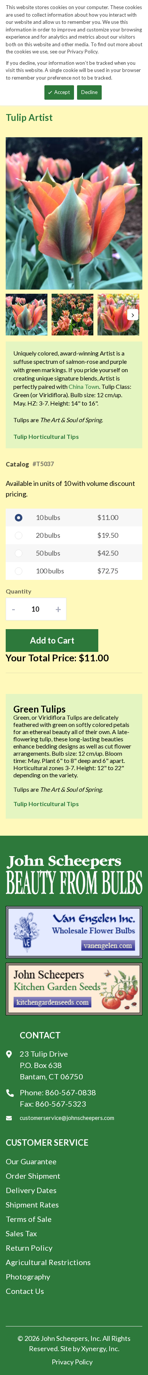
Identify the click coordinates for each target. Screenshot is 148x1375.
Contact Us (25, 1290)
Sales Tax (21, 1233)
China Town (84, 386)
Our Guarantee (31, 1161)
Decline (89, 92)
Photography (28, 1276)
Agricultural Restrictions (48, 1262)
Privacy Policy (72, 1362)
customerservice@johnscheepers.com (67, 1117)
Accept (62, 92)
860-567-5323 (60, 1103)
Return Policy (29, 1247)
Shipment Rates (32, 1204)
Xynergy (93, 1348)
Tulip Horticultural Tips (46, 436)
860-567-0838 (70, 1092)
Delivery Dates (31, 1190)
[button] (29, 315)
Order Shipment (33, 1175)
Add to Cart (52, 640)
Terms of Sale (29, 1218)
